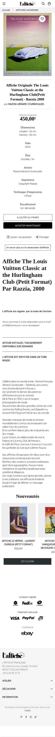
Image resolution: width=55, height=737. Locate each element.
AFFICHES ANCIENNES (27, 10)
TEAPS (27, 710)
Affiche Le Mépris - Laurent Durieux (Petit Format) (18, 542)
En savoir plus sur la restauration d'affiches (28, 247)
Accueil (6, 10)
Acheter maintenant (27, 225)
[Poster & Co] (27, 3)
